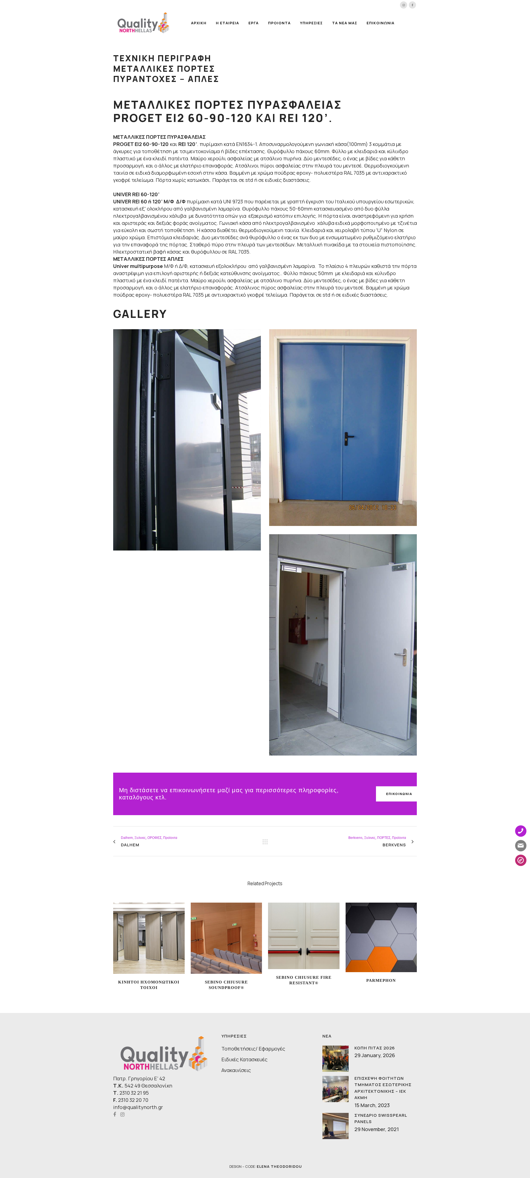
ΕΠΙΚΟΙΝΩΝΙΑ (399, 794)
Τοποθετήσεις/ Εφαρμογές (253, 1049)
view (149, 937)
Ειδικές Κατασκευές (244, 1059)
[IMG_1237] (343, 427)
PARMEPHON (381, 980)
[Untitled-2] (187, 440)
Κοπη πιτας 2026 (374, 1048)
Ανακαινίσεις (236, 1070)
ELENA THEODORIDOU (279, 1166)
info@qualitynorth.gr (138, 1107)
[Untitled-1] (343, 645)
